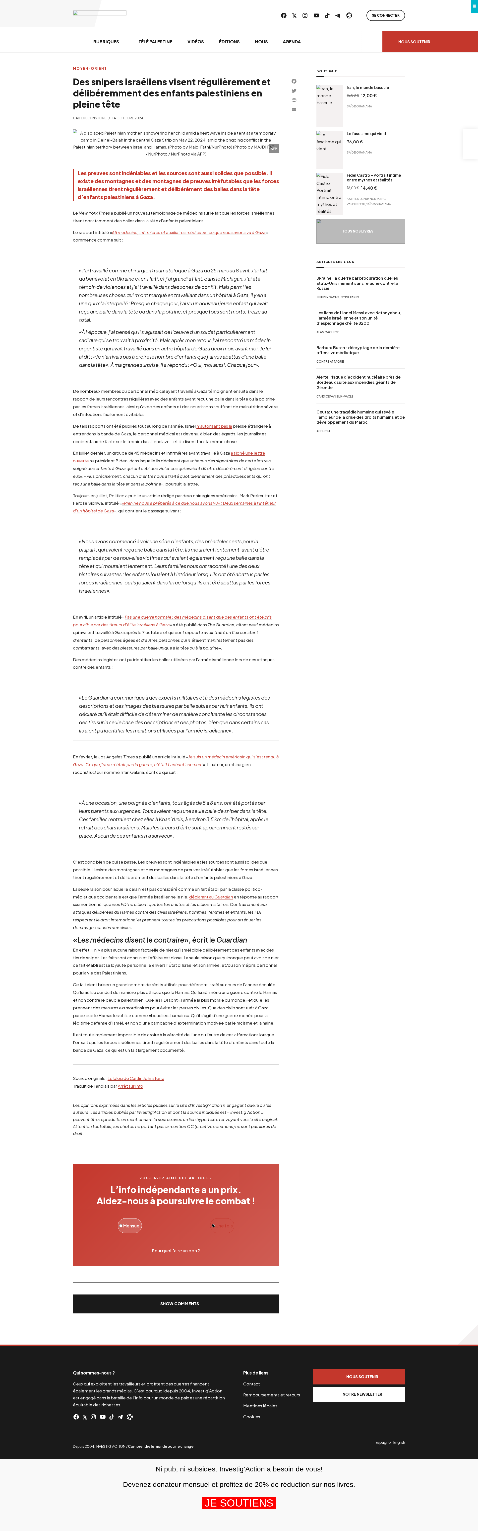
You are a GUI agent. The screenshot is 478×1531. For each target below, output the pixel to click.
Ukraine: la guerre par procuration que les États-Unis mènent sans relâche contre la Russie (357, 283)
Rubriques (106, 41)
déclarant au (211, 896)
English (399, 1442)
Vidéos (195, 41)
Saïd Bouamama (359, 106)
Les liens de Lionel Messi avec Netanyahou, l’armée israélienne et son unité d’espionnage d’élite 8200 (358, 318)
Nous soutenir (414, 41)
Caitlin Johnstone (90, 118)
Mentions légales (260, 1405)
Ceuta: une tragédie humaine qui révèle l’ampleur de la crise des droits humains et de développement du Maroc (360, 417)
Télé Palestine (155, 41)
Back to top (468, 1335)
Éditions (229, 41)
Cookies (251, 1416)
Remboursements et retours (271, 1394)
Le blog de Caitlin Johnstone (136, 1078)
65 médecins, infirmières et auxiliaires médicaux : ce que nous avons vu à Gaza (189, 232)
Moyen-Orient (90, 68)
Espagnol (384, 1442)
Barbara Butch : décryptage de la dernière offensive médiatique (358, 350)
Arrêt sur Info (130, 1086)
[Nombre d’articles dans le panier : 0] (470, 136)
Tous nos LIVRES (357, 231)
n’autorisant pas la (214, 426)
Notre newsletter (362, 1394)
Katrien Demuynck (361, 198)
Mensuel (131, 1225)
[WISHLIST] (470, 151)
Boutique (326, 71)
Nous (261, 41)
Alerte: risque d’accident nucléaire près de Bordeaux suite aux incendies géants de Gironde (358, 382)
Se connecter (386, 15)
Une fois (224, 1225)
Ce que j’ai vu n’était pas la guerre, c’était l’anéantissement (144, 764)
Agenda (292, 41)
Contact (251, 1383)
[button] (176, 1303)
